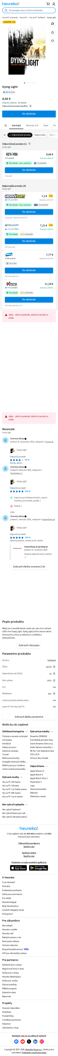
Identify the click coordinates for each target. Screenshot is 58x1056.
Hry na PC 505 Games (11, 782)
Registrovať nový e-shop (13, 968)
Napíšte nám (29, 846)
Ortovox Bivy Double (39, 758)
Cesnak (5, 754)
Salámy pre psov (9, 747)
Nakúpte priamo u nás (11, 937)
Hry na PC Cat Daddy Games (14, 789)
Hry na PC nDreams (10, 785)
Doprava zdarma (46, 158)
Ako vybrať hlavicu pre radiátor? (15, 813)
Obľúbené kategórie (13, 731)
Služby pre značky (10, 980)
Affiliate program (9, 988)
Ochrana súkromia (10, 945)
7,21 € (46, 226)
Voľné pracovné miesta (12, 894)
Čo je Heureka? (8, 882)
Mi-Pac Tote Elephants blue (42, 751)
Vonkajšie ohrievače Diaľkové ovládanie (15, 761)
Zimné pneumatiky (38, 789)
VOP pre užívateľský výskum (14, 953)
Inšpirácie (6, 1023)
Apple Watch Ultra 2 (38, 778)
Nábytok (34, 793)
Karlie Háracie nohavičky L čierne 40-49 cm (43, 747)
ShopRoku (6, 1012)
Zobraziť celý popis (29, 645)
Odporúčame (37, 766)
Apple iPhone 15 (37, 771)
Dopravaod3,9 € (46, 258)
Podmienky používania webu (34, 1052)
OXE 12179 (34, 754)
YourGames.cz (16, 473)
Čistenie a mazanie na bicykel (15, 736)
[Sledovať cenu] (53, 32)
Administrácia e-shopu (12, 964)
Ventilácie (6, 743)
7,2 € (47, 196)
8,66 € (49, 154)
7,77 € (49, 255)
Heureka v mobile (9, 929)
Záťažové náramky (10, 751)
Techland (51, 660)
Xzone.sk (49, 441)
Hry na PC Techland (37, 17)
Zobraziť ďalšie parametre (29, 717)
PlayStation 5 (36, 782)
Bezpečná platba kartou (12, 949)
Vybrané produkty (40, 731)
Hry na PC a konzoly (10, 17)
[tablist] (29, 125)
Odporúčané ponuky (21, 134)
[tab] (16, 125)
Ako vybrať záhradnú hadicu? (14, 816)
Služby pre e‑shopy (10, 972)
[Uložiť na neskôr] (53, 41)
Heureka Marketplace (11, 976)
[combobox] (29, 10)
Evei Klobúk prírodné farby (41, 740)
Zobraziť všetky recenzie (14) (29, 566)
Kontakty (6, 886)
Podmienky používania (12, 890)
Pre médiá (6, 898)
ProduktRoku (8, 1016)
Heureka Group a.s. (33, 1049)
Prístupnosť (7, 914)
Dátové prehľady (9, 984)
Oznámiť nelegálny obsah (13, 910)
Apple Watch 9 (36, 774)
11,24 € (49, 284)
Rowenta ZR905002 (38, 736)
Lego (32, 785)
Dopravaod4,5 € (46, 200)
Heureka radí (7, 933)
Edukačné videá (9, 992)
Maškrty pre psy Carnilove (13, 765)
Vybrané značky (10, 777)
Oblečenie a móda (38, 796)
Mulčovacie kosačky (10, 758)
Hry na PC (23, 17)
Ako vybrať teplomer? (11, 809)
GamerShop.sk (48, 519)
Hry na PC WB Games (11, 793)
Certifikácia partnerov (11, 1019)
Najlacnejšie (40, 134)
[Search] (6, 125)
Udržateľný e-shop (10, 1027)
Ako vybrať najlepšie (13, 804)
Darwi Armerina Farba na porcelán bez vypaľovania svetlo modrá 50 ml (43, 743)
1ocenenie (41, 163)
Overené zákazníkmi (11, 1008)
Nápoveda (6, 996)
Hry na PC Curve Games (12, 796)
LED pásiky (7, 740)
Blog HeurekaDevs (10, 906)
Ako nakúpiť (7, 925)
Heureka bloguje (9, 902)
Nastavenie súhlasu (10, 941)
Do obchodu (29, 170)
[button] (16, 126)
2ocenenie (43, 204)
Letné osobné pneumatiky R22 (15, 769)
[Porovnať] (53, 24)
